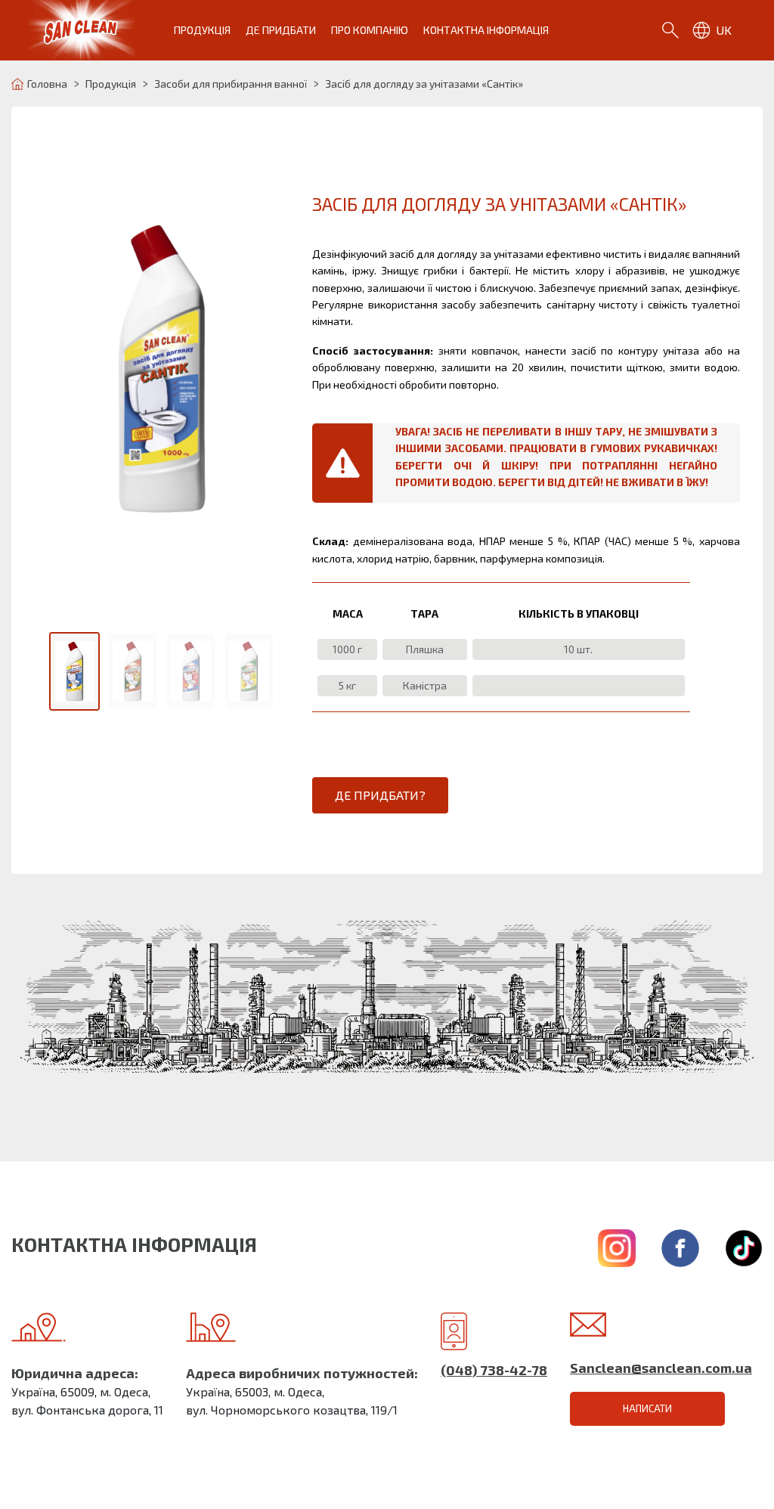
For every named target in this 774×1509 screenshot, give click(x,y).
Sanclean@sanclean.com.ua (661, 1367)
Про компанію (369, 29)
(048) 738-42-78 (494, 1370)
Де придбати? (380, 795)
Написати (647, 1408)
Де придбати (281, 29)
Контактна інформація (486, 29)
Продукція (202, 29)
